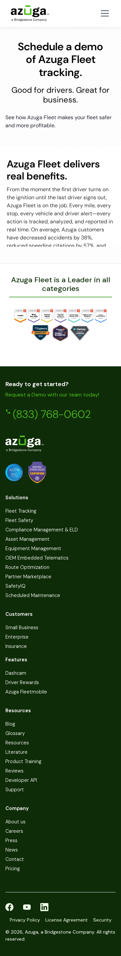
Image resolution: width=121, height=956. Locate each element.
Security (102, 920)
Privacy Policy (25, 920)
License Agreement (66, 920)
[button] (103, 13)
